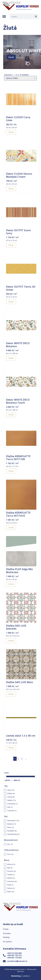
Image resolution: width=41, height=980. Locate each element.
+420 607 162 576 (14, 955)
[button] (4, 16)
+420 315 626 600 (14, 953)
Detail (11, 57)
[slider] (5, 776)
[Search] (36, 16)
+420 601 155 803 (14, 958)
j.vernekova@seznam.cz (17, 961)
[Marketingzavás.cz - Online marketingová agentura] (20, 977)
